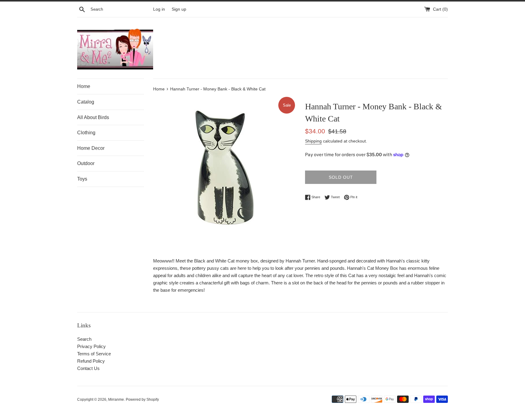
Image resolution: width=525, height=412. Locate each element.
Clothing (86, 132)
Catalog (85, 101)
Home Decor (91, 148)
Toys (82, 178)
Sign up (179, 9)
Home (83, 86)
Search (84, 339)
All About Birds (93, 117)
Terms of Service (94, 353)
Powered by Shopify (142, 399)
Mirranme (116, 399)
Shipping (313, 141)
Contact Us (88, 368)
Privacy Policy (91, 346)
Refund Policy (91, 361)
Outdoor (85, 163)
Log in (159, 9)
